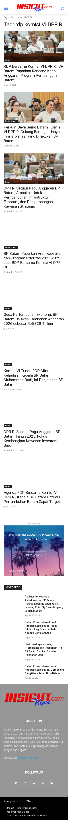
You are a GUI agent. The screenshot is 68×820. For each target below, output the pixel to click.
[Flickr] (34, 783)
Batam (8, 60)
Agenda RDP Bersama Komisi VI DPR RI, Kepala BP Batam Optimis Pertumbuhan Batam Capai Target (32, 497)
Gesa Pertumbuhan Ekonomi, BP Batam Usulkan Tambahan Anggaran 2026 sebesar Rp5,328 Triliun (34, 319)
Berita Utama (11, 121)
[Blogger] (16, 783)
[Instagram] (42, 783)
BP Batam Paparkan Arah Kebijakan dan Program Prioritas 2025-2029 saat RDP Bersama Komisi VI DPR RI (33, 260)
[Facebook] (25, 783)
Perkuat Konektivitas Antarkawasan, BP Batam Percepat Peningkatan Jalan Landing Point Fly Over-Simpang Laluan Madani (44, 603)
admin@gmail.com (28, 757)
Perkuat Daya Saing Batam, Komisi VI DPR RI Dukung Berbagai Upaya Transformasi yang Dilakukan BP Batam (32, 134)
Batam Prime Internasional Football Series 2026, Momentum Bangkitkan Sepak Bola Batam (44, 670)
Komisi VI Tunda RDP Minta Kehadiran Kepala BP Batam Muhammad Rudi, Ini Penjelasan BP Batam (33, 378)
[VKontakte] (51, 783)
